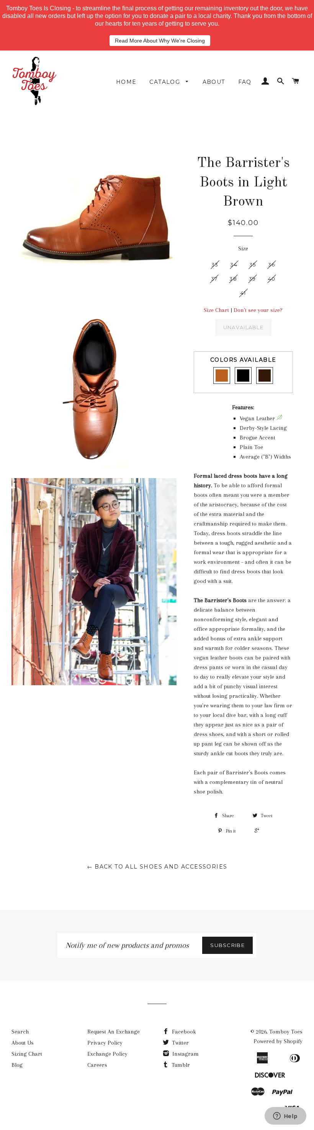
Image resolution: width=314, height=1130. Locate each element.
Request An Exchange (113, 1031)
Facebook (183, 1031)
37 (214, 279)
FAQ (245, 81)
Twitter (179, 1042)
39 (252, 279)
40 (272, 279)
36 (271, 264)
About (214, 81)
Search (20, 1031)
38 (233, 279)
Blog (17, 1064)
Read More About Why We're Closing (160, 41)
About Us (22, 1042)
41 (243, 293)
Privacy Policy (105, 1042)
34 (233, 264)
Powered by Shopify (278, 1041)
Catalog (165, 81)
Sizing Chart (26, 1053)
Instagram (185, 1053)
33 (215, 264)
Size (243, 248)
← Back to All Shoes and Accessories (157, 866)
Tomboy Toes (286, 1031)
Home (126, 81)
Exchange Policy (107, 1053)
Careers (97, 1064)
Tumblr (180, 1064)
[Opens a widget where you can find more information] (285, 1116)
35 (252, 264)
